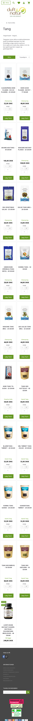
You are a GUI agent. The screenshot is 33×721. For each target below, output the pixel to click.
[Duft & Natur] (16, 12)
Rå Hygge (8, 638)
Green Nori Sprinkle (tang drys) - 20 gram (8, 269)
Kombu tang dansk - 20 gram (8, 507)
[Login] (24, 3)
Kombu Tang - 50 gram (24, 268)
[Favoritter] (18, 3)
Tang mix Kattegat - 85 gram (24, 388)
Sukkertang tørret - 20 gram (25, 507)
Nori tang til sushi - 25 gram (8, 387)
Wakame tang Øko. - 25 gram (8, 328)
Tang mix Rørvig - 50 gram (8, 566)
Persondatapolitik (7, 680)
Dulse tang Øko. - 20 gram (25, 208)
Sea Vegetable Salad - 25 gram (8, 208)
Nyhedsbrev (6, 678)
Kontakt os (6, 674)
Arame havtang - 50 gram (8, 149)
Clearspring (8, 101)
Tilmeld (28, 692)
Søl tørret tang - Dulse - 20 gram (25, 447)
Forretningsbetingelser (9, 676)
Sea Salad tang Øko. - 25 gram (24, 328)
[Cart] (29, 3)
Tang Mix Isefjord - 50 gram (25, 567)
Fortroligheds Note (8, 670)
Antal (7, 106)
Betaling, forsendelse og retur (11, 672)
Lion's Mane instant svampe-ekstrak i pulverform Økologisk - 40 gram (8, 630)
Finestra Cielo (8, 399)
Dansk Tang (24, 399)
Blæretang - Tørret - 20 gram (8, 447)
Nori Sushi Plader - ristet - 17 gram (24, 90)
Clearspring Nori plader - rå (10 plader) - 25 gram (8, 90)
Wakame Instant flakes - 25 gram (24, 149)
